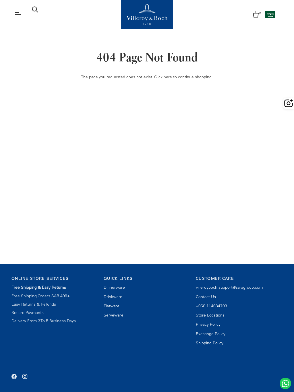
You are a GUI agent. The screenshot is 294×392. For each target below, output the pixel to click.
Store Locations (210, 315)
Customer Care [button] (215, 278)
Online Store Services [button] (40, 278)
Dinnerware (114, 287)
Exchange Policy (210, 333)
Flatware (111, 305)
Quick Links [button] (118, 278)
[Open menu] (23, 14)
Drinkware (113, 296)
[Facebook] (14, 376)
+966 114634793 (211, 305)
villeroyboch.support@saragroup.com (229, 287)
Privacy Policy (208, 324)
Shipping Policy (209, 343)
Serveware (113, 315)
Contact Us (206, 296)
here (168, 76)
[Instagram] (25, 376)
